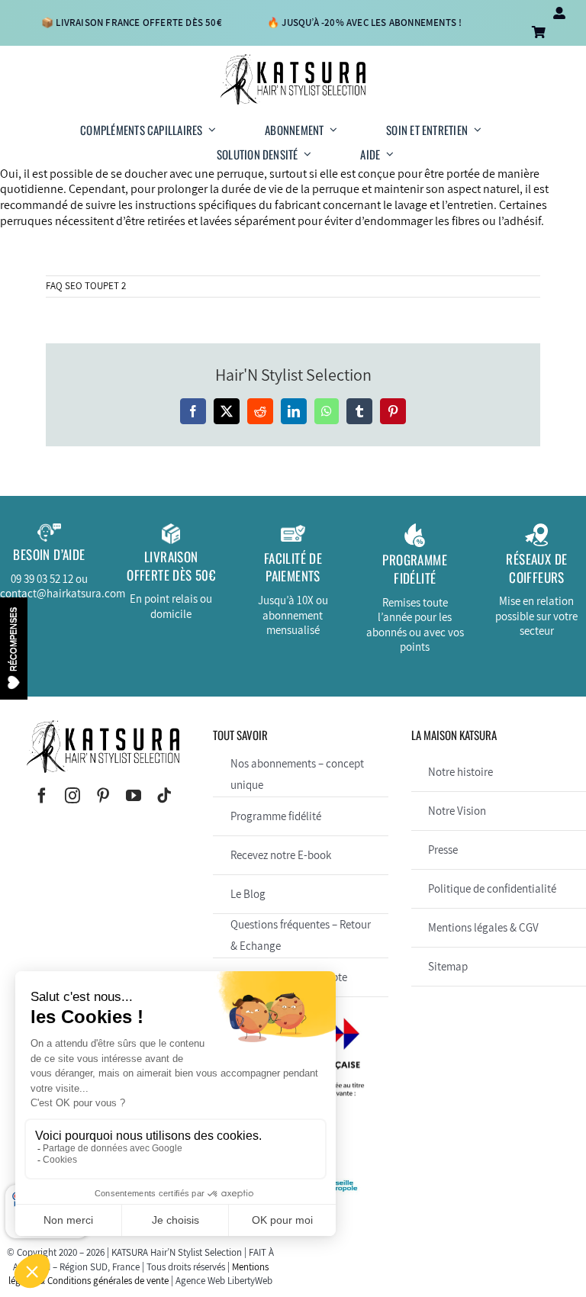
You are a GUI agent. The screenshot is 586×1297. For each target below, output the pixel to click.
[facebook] (42, 795)
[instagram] (72, 795)
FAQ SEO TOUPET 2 (86, 285)
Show (13, 648)
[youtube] (133, 795)
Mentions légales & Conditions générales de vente (138, 1273)
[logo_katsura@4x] (293, 60)
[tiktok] (164, 795)
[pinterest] (103, 795)
